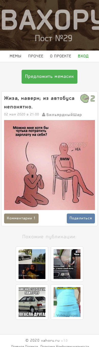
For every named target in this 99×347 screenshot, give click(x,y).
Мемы (11, 57)
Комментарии (21, 234)
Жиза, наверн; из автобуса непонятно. (39, 117)
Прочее (35, 57)
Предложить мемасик (49, 92)
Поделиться (81, 234)
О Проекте (66, 57)
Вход (10, 71)
